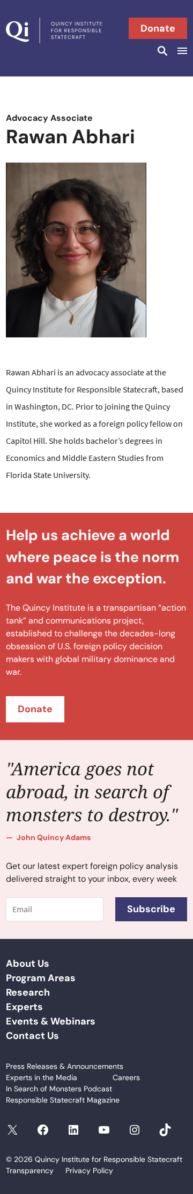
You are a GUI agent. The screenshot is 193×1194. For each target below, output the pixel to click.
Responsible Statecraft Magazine (63, 1100)
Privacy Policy (89, 1170)
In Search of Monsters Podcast (59, 1088)
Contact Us (32, 1035)
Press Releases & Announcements (64, 1066)
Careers (126, 1077)
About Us (27, 963)
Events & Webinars (50, 1021)
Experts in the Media (41, 1077)
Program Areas (41, 978)
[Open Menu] (180, 50)
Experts (24, 1006)
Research (28, 992)
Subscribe (151, 909)
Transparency (30, 1170)
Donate (157, 28)
